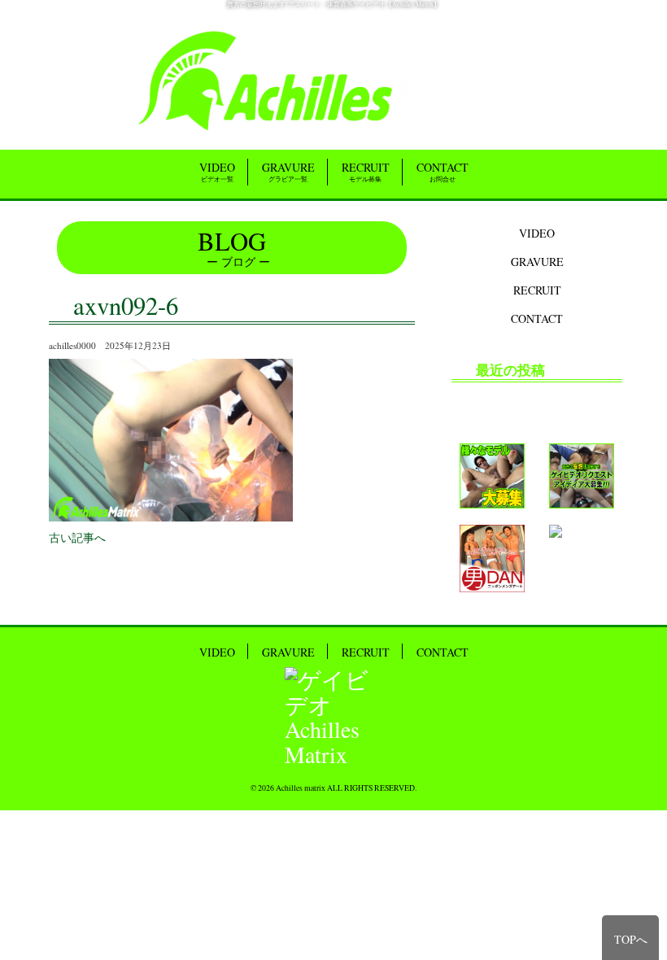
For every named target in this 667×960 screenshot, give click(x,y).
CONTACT (442, 171)
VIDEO (217, 171)
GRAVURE (288, 171)
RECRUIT (366, 171)
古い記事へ (77, 537)
